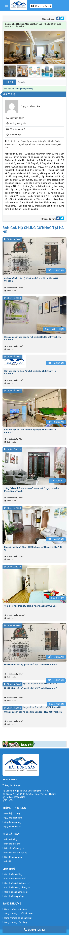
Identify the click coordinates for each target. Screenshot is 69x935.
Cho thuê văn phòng (14, 896)
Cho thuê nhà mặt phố (14, 878)
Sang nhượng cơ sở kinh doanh (19, 913)
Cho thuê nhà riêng (13, 874)
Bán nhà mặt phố (12, 843)
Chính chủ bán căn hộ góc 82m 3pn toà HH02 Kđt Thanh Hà (33, 712)
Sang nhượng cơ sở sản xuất (17, 918)
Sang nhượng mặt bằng (15, 909)
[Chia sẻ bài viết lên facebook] (58, 19)
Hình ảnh (9, 82)
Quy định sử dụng (12, 822)
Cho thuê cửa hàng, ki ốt (15, 892)
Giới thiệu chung (12, 813)
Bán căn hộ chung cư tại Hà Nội (18, 89)
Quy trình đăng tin (12, 826)
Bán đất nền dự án (13, 857)
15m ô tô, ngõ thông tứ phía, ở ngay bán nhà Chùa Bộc (30, 606)
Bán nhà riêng (10, 839)
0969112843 (36, 929)
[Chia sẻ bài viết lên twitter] (62, 19)
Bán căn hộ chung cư (14, 848)
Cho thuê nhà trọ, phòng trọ (17, 887)
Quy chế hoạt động (13, 817)
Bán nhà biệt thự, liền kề (15, 852)
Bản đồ (21, 82)
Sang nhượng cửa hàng (15, 922)
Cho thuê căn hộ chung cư (16, 883)
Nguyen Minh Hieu (31, 106)
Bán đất (8, 861)
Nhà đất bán (11, 288)
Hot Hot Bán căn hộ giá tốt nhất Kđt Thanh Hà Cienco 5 (30, 664)
